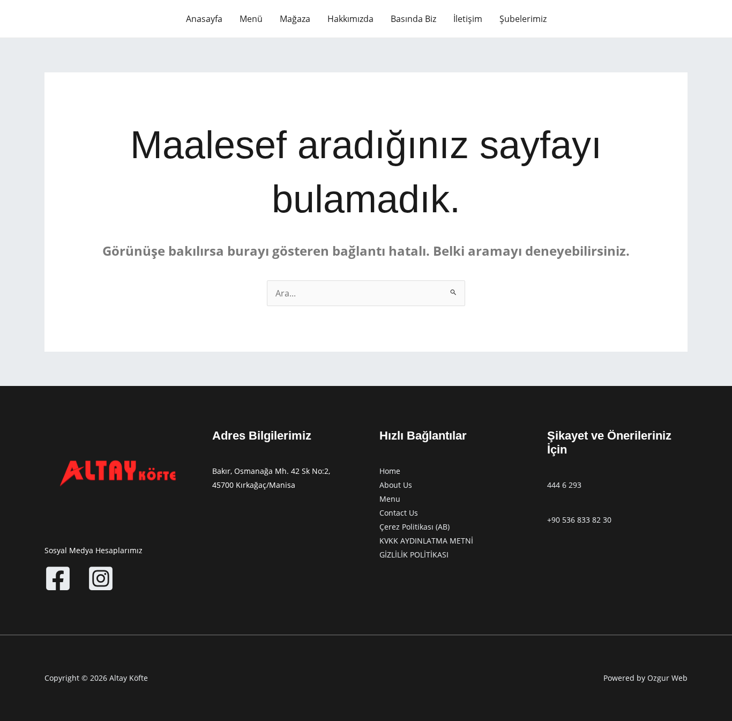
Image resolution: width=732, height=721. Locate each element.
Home (389, 471)
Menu (389, 499)
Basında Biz (413, 19)
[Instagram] (100, 578)
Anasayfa (204, 19)
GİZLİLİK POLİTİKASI (414, 554)
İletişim (467, 19)
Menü (251, 19)
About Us (395, 485)
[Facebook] (57, 578)
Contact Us (398, 513)
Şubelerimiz (523, 19)
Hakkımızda (350, 19)
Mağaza (295, 19)
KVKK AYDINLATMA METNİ (426, 541)
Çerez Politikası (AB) (414, 527)
